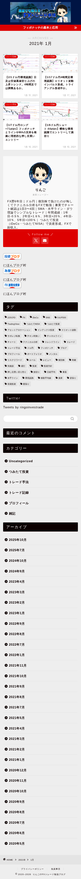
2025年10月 (18, 539)
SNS (48, 317)
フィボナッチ (47, 348)
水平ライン (12, 378)
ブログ (63, 348)
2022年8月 (17, 634)
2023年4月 (17, 581)
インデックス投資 (46, 330)
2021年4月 (17, 728)
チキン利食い (33, 336)
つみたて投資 (53, 324)
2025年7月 (17, 550)
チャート (11, 342)
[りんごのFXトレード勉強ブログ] (40, 19)
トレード (71, 342)
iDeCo (35, 317)
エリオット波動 (68, 330)
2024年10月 (18, 560)
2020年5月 (17, 843)
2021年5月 (17, 718)
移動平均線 (46, 378)
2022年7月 (17, 644)
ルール (32, 360)
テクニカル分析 (30, 342)
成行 (23, 366)
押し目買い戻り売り (16, 372)
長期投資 (11, 384)
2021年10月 (18, 676)
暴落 (65, 372)
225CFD (11, 317)
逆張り (73, 378)
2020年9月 (17, 801)
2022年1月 (17, 655)
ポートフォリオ (34, 354)
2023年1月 (17, 613)
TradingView (13, 324)
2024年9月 (17, 571)
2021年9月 (17, 686)
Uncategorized (21, 461)
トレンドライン (52, 342)
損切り (36, 372)
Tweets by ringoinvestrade (23, 407)
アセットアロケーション (18, 330)
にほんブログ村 (14, 265)
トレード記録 (19, 492)
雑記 (12, 513)
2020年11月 (18, 780)
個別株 (61, 360)
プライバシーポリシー (32, 869)
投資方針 (48, 366)
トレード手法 (13, 348)
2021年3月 (17, 738)
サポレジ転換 (13, 336)
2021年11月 (18, 665)
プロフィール (13, 354)
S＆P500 (61, 317)
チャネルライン (54, 336)
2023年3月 (17, 592)
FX (24, 317)
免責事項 (55, 869)
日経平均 (51, 372)
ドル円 (30, 348)
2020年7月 (17, 822)
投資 (34, 366)
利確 (74, 360)
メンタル (53, 354)
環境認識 (29, 378)
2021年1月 (17, 759)
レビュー (47, 360)
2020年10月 (18, 791)
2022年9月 (17, 623)
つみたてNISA (33, 324)
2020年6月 (17, 833)
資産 (60, 378)
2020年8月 (17, 812)
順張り (26, 384)
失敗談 (10, 366)
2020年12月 (18, 770)
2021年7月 (17, 707)
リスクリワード (14, 360)
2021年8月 (17, 697)
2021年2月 (17, 749)
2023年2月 (17, 602)
